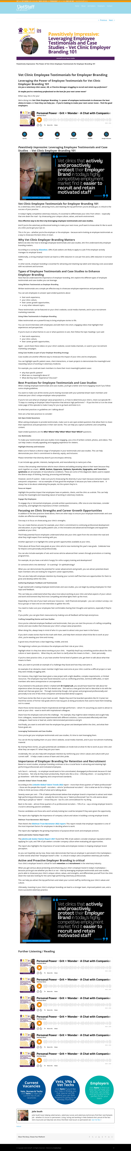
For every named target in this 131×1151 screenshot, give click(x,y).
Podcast (18, 1126)
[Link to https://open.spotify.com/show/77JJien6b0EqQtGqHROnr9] (24, 134)
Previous (103, 20)
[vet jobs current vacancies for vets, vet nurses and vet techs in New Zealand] (31, 1076)
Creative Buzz (57, 1148)
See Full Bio (96, 1120)
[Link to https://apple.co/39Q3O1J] (57, 134)
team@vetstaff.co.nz (82, 1)
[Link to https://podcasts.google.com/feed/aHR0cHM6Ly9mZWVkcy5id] (106, 134)
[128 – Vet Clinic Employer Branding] (65, 896)
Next (111, 20)
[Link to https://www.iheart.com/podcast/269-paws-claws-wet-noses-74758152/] (40, 134)
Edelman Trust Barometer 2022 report (48, 823)
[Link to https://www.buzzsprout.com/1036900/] (73, 134)
